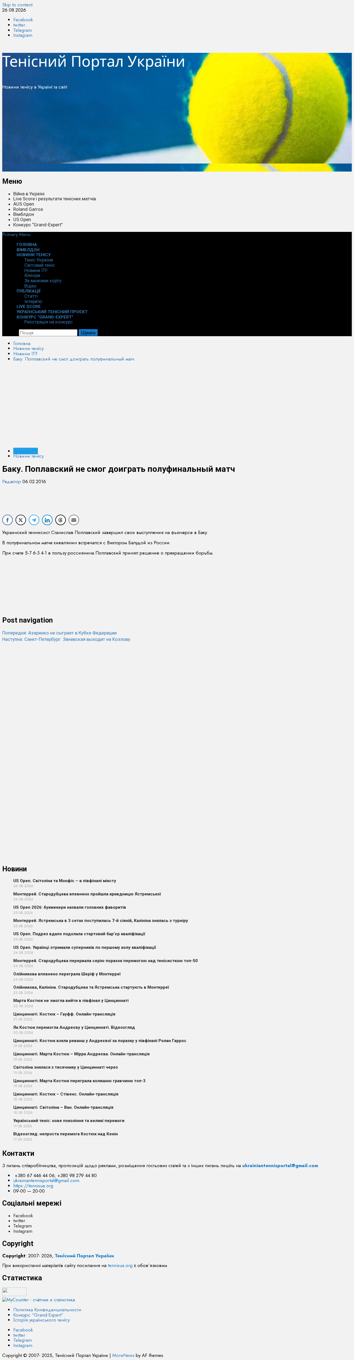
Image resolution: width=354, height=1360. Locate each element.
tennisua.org (120, 1265)
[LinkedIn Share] (47, 520)
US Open (22, 219)
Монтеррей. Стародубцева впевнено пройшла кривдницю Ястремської (87, 894)
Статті (31, 296)
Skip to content (17, 4)
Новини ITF (36, 270)
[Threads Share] (60, 520)
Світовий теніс (39, 265)
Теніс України (38, 260)
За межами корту (42, 280)
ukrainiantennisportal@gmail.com (46, 1180)
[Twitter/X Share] (20, 520)
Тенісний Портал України (93, 61)
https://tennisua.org (33, 1185)
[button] (16, 234)
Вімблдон (23, 214)
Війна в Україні (29, 193)
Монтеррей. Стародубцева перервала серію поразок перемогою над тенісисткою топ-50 (105, 960)
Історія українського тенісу (41, 1320)
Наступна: (66, 639)
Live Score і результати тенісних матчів (54, 198)
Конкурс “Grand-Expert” (38, 224)
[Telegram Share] (34, 520)
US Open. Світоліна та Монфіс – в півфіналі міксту (64, 880)
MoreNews (123, 1355)
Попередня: (59, 633)
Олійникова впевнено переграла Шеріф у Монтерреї (67, 974)
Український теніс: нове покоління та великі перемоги (68, 1120)
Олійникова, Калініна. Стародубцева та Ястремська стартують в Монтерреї (91, 987)
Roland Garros (28, 209)
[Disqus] (177, 711)
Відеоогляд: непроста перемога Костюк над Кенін (65, 1133)
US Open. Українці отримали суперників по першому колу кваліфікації (84, 947)
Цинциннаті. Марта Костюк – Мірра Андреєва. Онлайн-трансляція (81, 1053)
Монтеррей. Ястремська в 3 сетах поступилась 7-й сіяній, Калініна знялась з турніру (100, 920)
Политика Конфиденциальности (47, 1309)
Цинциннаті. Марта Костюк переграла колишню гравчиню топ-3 (79, 1080)
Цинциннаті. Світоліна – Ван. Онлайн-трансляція (63, 1107)
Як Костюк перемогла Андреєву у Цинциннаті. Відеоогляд (74, 1027)
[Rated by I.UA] (14, 1294)
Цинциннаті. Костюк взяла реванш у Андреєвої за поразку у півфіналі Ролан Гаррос (99, 1040)
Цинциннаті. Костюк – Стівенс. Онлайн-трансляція (65, 1094)
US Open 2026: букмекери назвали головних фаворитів (69, 907)
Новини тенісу (34, 254)
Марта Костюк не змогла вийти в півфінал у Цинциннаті (71, 1000)
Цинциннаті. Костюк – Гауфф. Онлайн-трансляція (64, 1014)
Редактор (12, 481)
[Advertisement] (168, 133)
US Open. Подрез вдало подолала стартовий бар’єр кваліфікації (79, 933)
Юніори (32, 275)
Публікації (29, 291)
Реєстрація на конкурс (48, 322)
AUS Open (23, 204)
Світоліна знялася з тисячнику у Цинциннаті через (65, 1067)
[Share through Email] (74, 520)
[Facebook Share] (7, 520)
